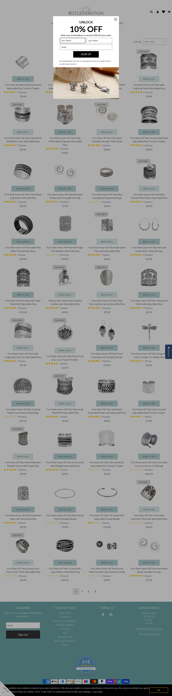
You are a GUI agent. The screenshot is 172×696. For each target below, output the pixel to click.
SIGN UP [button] (86, 54)
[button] (115, 19)
